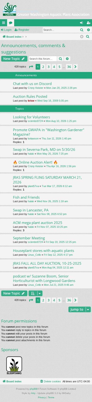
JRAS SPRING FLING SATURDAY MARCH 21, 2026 (47, 179)
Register (23, 29)
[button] (30, 67)
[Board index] (46, 9)
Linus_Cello (34, 254)
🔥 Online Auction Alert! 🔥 (35, 162)
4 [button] (54, 66)
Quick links (4, 23)
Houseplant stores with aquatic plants (43, 250)
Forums (11, 23)
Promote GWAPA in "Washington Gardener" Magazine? (48, 132)
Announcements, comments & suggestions (33, 48)
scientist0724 (35, 121)
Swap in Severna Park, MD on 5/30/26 (44, 149)
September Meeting (29, 238)
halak (31, 153)
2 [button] (43, 66)
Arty (33, 393)
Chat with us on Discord (32, 83)
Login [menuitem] (82, 23)
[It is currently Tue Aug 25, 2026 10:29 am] (81, 37)
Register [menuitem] (89, 23)
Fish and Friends (26, 197)
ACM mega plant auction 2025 (37, 222)
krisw (31, 100)
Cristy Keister (35, 87)
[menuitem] (88, 36)
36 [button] (69, 66)
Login (8, 29)
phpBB (33, 389)
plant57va (33, 186)
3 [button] (49, 66)
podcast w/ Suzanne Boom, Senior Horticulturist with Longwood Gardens (44, 278)
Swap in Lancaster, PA (31, 210)
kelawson (33, 138)
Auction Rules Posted (30, 96)
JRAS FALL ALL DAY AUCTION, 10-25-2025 (47, 263)
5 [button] (59, 66)
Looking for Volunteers (31, 117)
